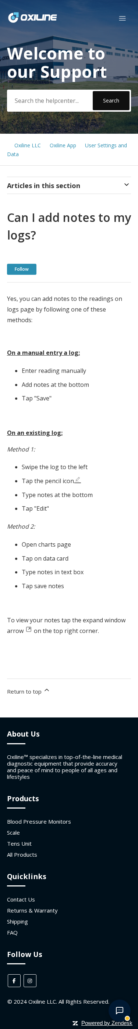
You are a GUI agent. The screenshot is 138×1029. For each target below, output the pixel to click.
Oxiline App (63, 145)
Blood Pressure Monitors (39, 821)
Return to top (25, 691)
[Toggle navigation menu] (122, 18)
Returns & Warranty (32, 910)
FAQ (12, 932)
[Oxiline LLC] (32, 21)
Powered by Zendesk (106, 1023)
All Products (22, 854)
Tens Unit (19, 843)
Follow (22, 269)
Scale (13, 832)
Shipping (17, 921)
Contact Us (21, 899)
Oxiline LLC (27, 145)
